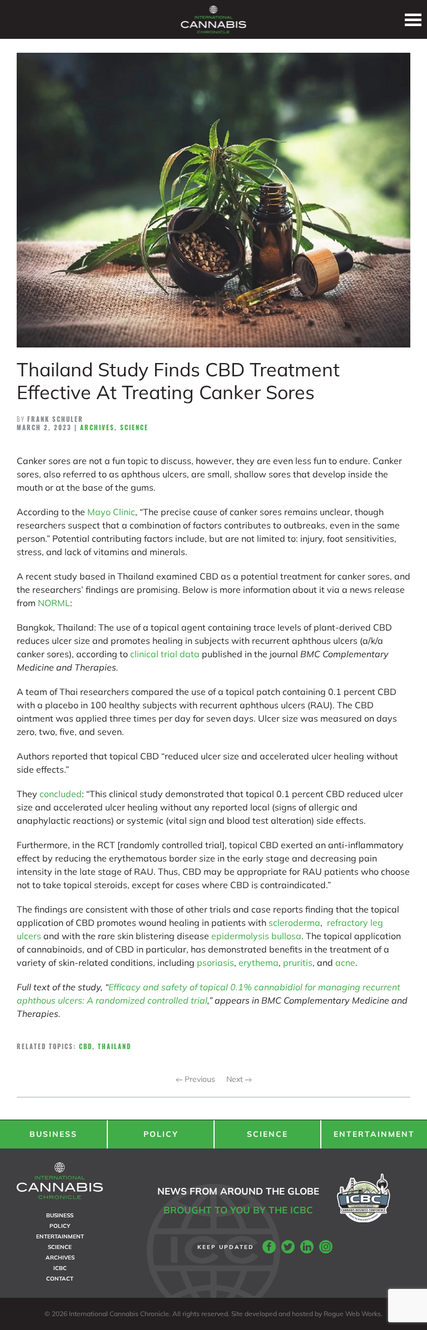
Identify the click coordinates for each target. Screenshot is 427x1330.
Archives (97, 427)
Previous (198, 1079)
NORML (54, 602)
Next (235, 1079)
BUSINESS (53, 1134)
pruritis (297, 962)
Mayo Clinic (111, 511)
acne (345, 962)
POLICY (160, 1134)
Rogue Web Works (352, 1313)
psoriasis (215, 962)
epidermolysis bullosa (256, 935)
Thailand (114, 1046)
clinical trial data (165, 653)
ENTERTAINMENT (374, 1134)
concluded (60, 793)
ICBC (60, 1268)
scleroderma (294, 922)
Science (134, 427)
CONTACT (59, 1278)
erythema (259, 962)
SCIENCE (267, 1134)
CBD (85, 1046)
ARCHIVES (60, 1257)
